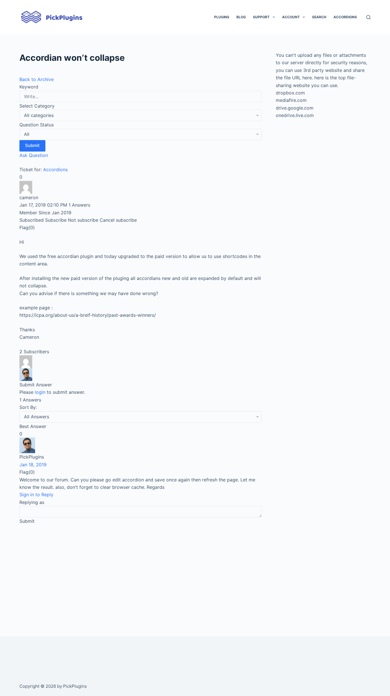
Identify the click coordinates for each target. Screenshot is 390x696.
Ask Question (33, 155)
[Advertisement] (140, 572)
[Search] (368, 17)
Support (261, 17)
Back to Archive (36, 79)
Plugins (221, 17)
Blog (241, 17)
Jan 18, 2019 (33, 464)
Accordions (345, 17)
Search (319, 17)
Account (291, 17)
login (40, 392)
